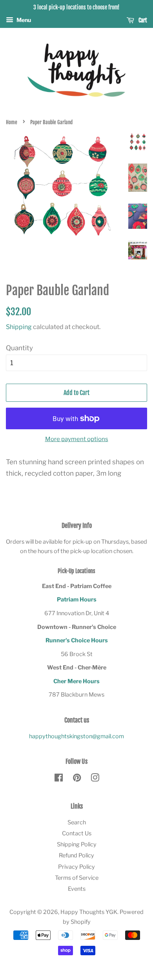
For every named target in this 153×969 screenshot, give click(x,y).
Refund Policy (76, 855)
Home (11, 122)
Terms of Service (76, 877)
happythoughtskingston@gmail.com (76, 736)
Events (77, 888)
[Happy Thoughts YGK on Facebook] (58, 779)
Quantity (19, 348)
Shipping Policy (77, 844)
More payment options (76, 439)
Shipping (19, 327)
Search (76, 822)
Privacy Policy (76, 866)
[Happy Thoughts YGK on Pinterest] (77, 779)
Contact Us (76, 833)
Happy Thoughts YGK (88, 912)
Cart (142, 20)
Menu (23, 20)
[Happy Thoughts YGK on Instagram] (95, 779)
